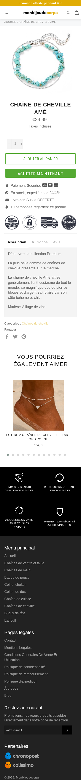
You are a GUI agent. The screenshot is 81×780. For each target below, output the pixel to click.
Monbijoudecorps (28, 777)
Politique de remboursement (26, 674)
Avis (56, 242)
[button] (7, 455)
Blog (7, 695)
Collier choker (15, 584)
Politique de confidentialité (24, 667)
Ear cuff (10, 620)
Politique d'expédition (20, 681)
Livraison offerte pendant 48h (40, 3)
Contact (10, 640)
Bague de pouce (17, 577)
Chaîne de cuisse (17, 599)
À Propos (40, 242)
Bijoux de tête (14, 613)
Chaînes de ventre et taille (24, 563)
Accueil (10, 556)
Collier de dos (15, 591)
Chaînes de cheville (35, 323)
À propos (11, 688)
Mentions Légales (18, 647)
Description (16, 242)
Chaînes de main (17, 570)
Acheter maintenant (41, 173)
